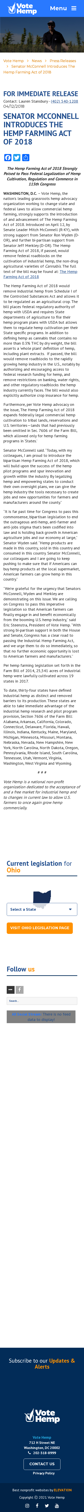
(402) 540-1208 (64, 101)
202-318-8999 (44, 1453)
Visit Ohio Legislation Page (39, 928)
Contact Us (42, 1464)
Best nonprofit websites (30, 1490)
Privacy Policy (44, 1473)
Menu (58, 8)
